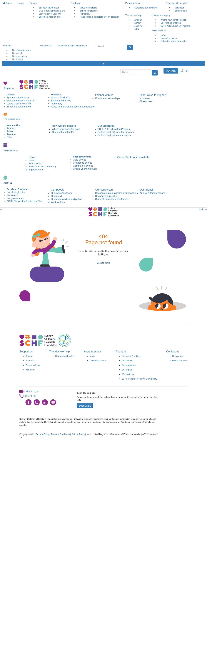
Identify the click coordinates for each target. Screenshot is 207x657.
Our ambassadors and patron (66, 199)
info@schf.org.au (31, 391)
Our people (57, 189)
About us (7, 45)
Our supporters (104, 189)
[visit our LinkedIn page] (45, 402)
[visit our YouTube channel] (53, 402)
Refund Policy (78, 434)
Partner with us (132, 3)
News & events (159, 30)
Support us (8, 88)
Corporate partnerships (145, 7)
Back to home (103, 262)
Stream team (181, 10)
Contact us (172, 351)
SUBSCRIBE (85, 405)
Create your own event (85, 168)
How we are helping (161, 15)
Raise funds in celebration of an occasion (99, 16)
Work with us (46, 45)
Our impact (17, 59)
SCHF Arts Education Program (175, 25)
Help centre (177, 355)
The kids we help (133, 15)
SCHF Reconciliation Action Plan (24, 201)
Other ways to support (176, 3)
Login (103, 63)
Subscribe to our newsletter (174, 40)
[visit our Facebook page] (28, 402)
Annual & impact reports (152, 193)
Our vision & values (131, 355)
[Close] (1, 209)
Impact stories (36, 169)
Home (8, 3)
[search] (155, 72)
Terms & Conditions (60, 434)
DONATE (171, 70)
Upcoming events (98, 360)
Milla (136, 28)
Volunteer (30, 369)
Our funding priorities (63, 132)
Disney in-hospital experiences (72, 45)
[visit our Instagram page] (37, 402)
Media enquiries (180, 360)
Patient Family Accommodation (114, 135)
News (32, 157)
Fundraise (75, 3)
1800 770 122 (29, 395)
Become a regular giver (50, 16)
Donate (33, 3)
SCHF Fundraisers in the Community (139, 378)
